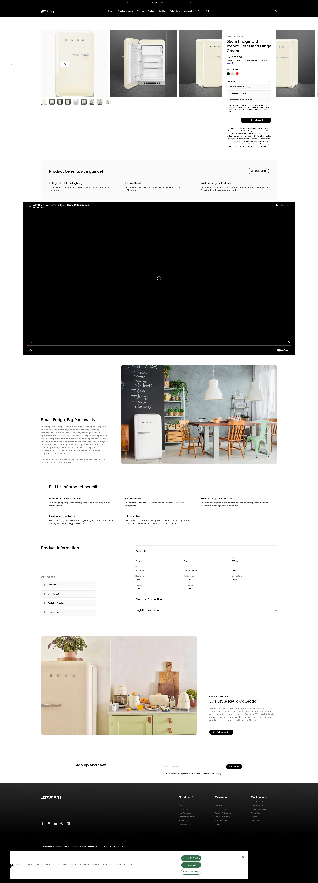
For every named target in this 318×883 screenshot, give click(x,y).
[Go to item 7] (100, 102)
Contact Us (183, 809)
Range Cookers (257, 813)
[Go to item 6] (92, 102)
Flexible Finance (185, 824)
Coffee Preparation (258, 809)
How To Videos (185, 813)
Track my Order (221, 820)
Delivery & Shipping (223, 813)
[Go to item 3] (68, 102)
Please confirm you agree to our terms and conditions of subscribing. (193, 774)
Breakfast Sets (257, 805)
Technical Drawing (56, 603)
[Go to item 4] (76, 102)
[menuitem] (111, 11)
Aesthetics (141, 551)
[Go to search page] (267, 11)
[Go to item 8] (108, 102)
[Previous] (128, 2)
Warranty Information (188, 817)
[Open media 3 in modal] (212, 63)
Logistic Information (147, 610)
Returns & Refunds (222, 817)
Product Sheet (54, 585)
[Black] (228, 73)
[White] (241, 73)
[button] (269, 82)
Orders (217, 802)
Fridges (254, 817)
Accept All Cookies (191, 858)
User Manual (53, 594)
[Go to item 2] (60, 102)
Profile (217, 824)
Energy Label (53, 612)
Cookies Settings (191, 872)
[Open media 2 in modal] (74, 63)
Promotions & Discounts (260, 802)
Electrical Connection (148, 599)
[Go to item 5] (84, 102)
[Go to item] (44, 102)
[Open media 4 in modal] (281, 63)
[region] (129, 865)
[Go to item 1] (52, 102)
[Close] (243, 857)
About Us (219, 805)
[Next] (190, 2)
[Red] (237, 73)
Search (181, 802)
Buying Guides (184, 820)
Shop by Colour (221, 809)
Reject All (191, 865)
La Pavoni (255, 820)
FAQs (181, 805)
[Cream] (232, 73)
